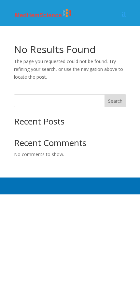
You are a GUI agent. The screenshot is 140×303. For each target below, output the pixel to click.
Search (115, 101)
